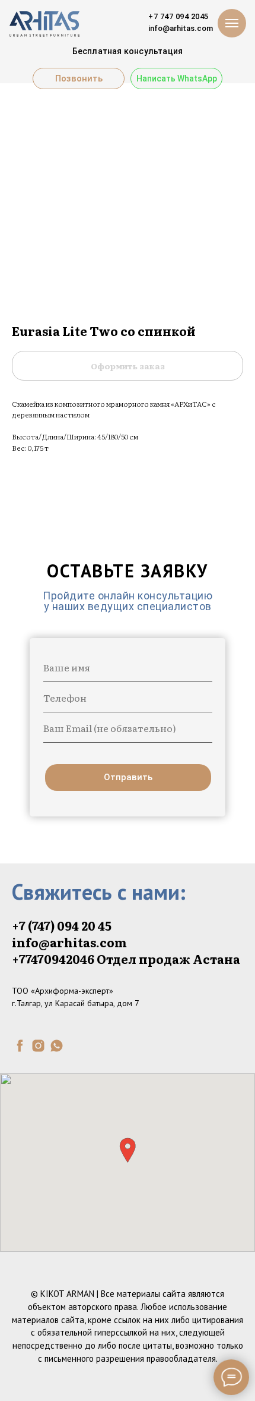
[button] (127, 1150)
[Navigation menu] (231, 23)
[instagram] (38, 1045)
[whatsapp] (56, 1045)
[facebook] (19, 1045)
